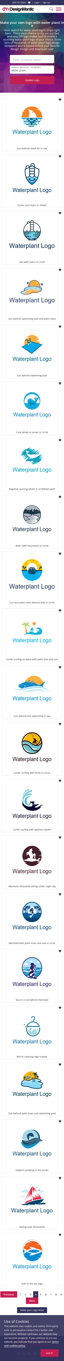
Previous (9, 1294)
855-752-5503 (18, 2)
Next (32, 1300)
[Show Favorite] (29, 2)
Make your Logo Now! (32, 1310)
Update (32, 80)
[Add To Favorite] (60, 98)
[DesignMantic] (18, 9)
